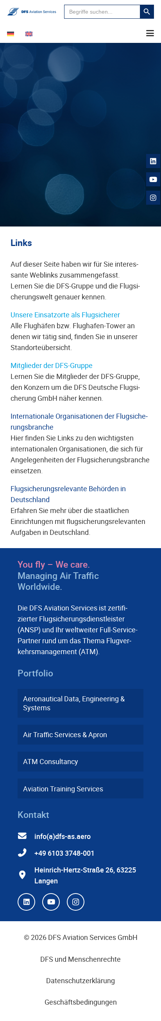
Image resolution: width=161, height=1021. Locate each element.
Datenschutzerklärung (80, 980)
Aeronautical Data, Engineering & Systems (74, 703)
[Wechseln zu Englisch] (30, 33)
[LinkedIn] (26, 902)
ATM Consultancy (50, 761)
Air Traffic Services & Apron (65, 734)
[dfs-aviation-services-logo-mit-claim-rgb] (31, 12)
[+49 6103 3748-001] (26, 853)
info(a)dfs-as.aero (62, 836)
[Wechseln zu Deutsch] (12, 33)
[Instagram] (75, 902)
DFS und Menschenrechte (80, 959)
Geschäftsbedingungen (81, 1002)
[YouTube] (51, 902)
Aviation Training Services (63, 788)
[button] (150, 33)
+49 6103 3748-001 (64, 853)
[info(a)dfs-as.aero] (26, 836)
